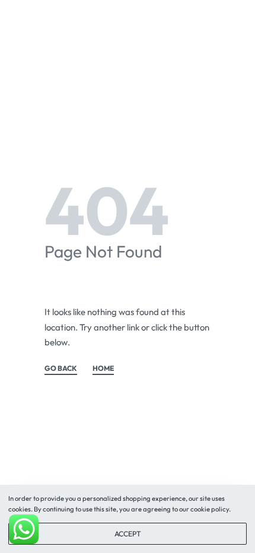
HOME (103, 369)
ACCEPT (127, 533)
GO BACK (60, 369)
